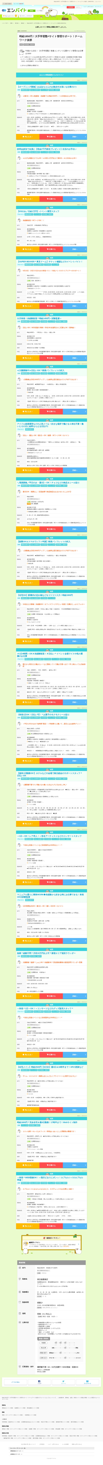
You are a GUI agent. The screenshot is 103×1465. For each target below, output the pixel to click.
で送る (15, 1382)
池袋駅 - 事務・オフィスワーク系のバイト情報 (41, 1429)
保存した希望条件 (27, 16)
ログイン (78, 7)
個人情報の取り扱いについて (28, 1444)
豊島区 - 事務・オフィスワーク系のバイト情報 (14, 1429)
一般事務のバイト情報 (30, 1415)
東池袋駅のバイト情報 (33, 1408)
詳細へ (75, 137)
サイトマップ (98, 6)
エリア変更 (39, 10)
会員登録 (70, 7)
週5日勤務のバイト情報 (77, 1422)
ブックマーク (87, 1383)
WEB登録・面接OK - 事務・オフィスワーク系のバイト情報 (18, 1436)
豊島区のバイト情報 (7, 1408)
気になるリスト (10, 16)
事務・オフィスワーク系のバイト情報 (12, 1415)
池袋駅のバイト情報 (19, 1408)
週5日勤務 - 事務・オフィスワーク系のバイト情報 (46, 1438)
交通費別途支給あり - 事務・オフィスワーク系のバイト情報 (52, 1436)
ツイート (63, 1383)
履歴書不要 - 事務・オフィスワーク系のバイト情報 (17, 1438)
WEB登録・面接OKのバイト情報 (11, 1422)
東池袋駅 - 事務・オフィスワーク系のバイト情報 (69, 1429)
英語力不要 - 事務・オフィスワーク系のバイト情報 (83, 1436)
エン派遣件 (7, 3)
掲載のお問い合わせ (77, 1444)
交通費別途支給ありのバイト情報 (30, 1422)
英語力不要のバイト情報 (47, 1422)
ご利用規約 (41, 1444)
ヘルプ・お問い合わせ (88, 6)
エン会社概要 (65, 1444)
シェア (39, 1383)
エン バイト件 (18, 3)
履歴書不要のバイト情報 (62, 1422)
